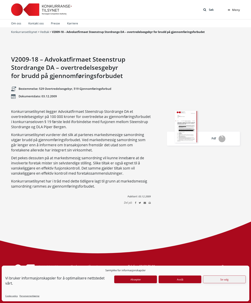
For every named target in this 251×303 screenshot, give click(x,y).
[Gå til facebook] (135, 203)
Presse (55, 23)
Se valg (224, 279)
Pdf (214, 138)
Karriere (72, 23)
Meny (236, 10)
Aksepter (135, 279)
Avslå (180, 279)
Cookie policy (11, 295)
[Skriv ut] (150, 203)
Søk (211, 10)
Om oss (16, 23)
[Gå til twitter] (140, 203)
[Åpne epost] (145, 203)
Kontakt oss (36, 23)
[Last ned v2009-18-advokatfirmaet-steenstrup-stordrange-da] (186, 127)
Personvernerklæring (29, 295)
